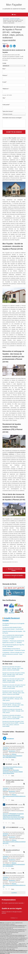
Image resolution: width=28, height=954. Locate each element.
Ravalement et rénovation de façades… (14, 569)
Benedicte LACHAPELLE (13, 850)
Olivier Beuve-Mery (11, 873)
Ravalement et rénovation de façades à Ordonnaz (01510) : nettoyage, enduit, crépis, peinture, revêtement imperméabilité (13, 717)
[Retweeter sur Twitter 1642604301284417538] (6, 823)
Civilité (4, 63)
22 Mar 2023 (8, 851)
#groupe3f (5, 814)
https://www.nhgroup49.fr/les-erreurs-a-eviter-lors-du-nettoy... (13, 767)
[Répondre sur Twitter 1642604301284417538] (4, 823)
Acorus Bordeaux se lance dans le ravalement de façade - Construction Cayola (14, 649)
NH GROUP (9, 764)
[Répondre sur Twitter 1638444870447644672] (4, 868)
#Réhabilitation (13, 814)
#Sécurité (10, 815)
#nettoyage (6, 770)
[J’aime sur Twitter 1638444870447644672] (9, 868)
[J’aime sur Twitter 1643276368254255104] (9, 800)
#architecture (14, 817)
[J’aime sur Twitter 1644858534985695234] (9, 776)
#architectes (18, 818)
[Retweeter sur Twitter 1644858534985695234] (6, 776)
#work (12, 773)
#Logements (20, 814)
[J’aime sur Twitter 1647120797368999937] (9, 760)
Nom (4, 69)
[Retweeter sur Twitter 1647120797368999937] (6, 760)
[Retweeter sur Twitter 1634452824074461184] (6, 889)
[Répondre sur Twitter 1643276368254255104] (4, 800)
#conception (21, 817)
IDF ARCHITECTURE (11, 804)
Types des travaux (8, 111)
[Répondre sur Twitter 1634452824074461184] (4, 889)
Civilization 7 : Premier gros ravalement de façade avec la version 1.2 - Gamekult (13, 641)
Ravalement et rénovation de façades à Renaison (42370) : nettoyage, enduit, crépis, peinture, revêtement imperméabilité (13, 668)
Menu (15, 14)
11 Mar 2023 (19, 872)
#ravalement (12, 751)
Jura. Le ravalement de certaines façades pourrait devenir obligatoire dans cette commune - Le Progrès (13, 636)
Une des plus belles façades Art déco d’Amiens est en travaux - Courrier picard (13, 628)
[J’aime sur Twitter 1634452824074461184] (9, 889)
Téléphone (6, 88)
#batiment (5, 818)
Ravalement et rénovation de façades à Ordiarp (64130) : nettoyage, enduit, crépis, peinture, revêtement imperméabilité (14, 674)
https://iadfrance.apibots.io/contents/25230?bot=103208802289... (14, 865)
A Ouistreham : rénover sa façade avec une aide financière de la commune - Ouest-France (13, 654)
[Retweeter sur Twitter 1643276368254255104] (6, 800)
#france (5, 773)
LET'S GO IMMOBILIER (12, 827)
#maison (16, 771)
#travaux (14, 754)
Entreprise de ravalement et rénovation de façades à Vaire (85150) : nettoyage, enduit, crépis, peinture (13, 698)
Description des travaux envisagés (12, 117)
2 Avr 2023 (20, 804)
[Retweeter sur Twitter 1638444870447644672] (6, 868)
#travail (9, 773)
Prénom (5, 75)
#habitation (6, 748)
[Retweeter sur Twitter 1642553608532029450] (6, 846)
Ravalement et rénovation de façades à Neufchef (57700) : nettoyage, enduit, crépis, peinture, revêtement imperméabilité (14, 686)
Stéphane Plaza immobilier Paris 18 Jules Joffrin (14, 781)
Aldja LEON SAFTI (11, 743)
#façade (5, 749)
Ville (4, 98)
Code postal (6, 104)
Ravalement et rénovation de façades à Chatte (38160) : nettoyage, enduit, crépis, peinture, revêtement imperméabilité (13, 680)
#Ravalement (16, 815)
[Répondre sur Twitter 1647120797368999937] (4, 760)
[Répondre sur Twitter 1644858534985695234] (4, 776)
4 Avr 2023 (8, 783)
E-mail (5, 82)
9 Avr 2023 (15, 764)
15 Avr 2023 (19, 743)
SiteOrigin (13, 917)
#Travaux (5, 815)
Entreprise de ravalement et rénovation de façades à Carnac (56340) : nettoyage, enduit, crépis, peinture (13, 710)
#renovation (16, 770)
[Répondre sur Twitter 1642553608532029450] (4, 846)
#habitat (21, 771)
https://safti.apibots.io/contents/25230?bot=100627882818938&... (12, 756)
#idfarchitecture (7, 817)
